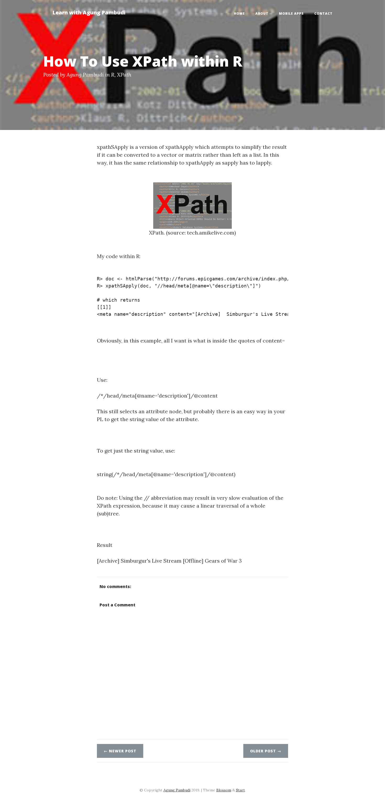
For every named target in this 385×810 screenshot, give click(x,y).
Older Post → (265, 750)
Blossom (223, 790)
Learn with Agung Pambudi (88, 12)
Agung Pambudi (85, 74)
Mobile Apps (291, 13)
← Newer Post (120, 750)
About (261, 13)
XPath (124, 74)
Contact (323, 13)
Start (240, 790)
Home (239, 13)
